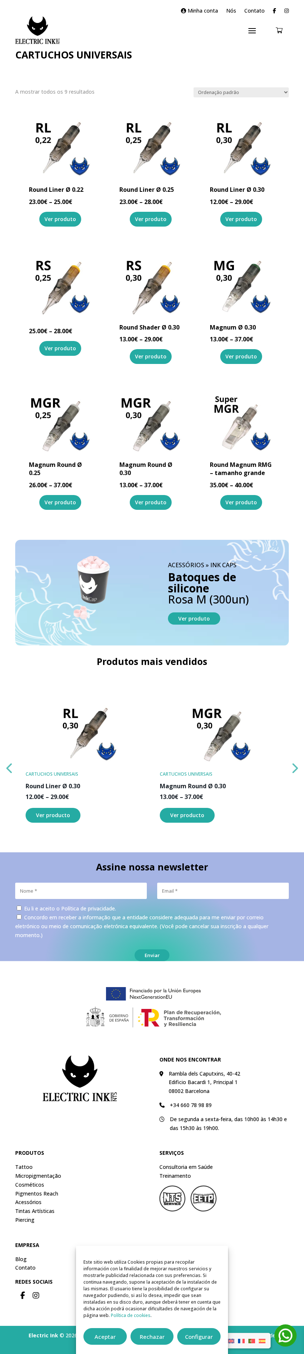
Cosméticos (29, 1184)
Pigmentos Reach (36, 1193)
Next (294, 766)
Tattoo (24, 1166)
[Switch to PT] (252, 1340)
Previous (9, 766)
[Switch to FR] (241, 1340)
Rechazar (152, 1336)
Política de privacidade (88, 908)
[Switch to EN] (231, 1340)
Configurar (199, 1336)
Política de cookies (131, 1315)
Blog (21, 1259)
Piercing (24, 1219)
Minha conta (202, 11)
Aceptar (105, 1336)
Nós (231, 11)
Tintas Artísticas (34, 1210)
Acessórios (28, 1202)
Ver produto (194, 618)
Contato (254, 11)
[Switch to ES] (262, 1340)
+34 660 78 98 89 (191, 1105)
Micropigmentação (38, 1175)
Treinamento (175, 1175)
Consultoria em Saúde (186, 1166)
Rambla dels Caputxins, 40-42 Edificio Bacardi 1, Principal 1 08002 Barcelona (204, 1082)
